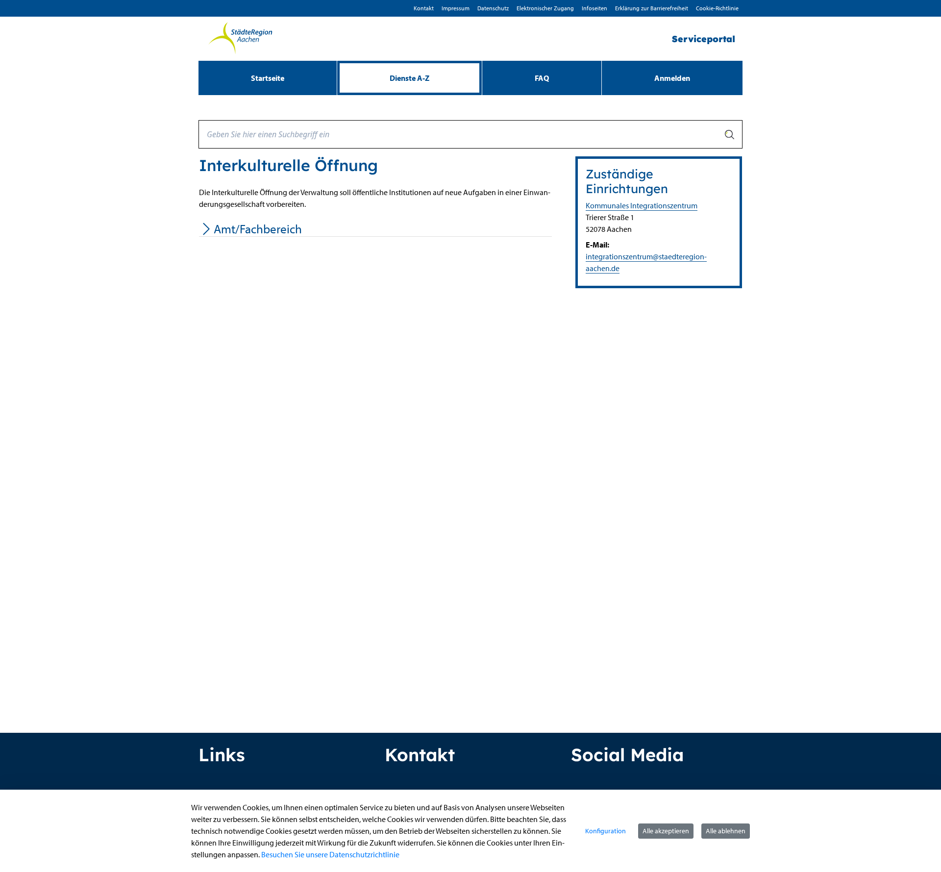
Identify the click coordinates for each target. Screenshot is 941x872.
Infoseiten (594, 8)
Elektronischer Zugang (545, 8)
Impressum (456, 8)
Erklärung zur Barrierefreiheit (651, 8)
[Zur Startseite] (240, 39)
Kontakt (424, 8)
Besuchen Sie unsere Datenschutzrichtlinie (330, 854)
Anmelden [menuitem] (672, 78)
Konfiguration (605, 830)
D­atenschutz (493, 8)
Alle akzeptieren (666, 830)
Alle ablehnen (725, 830)
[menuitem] (267, 78)
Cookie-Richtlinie (717, 8)
